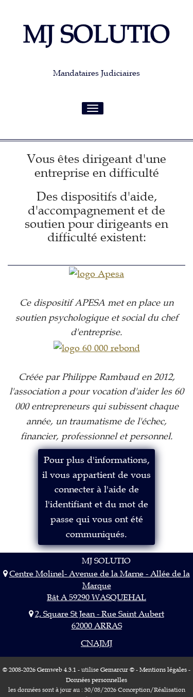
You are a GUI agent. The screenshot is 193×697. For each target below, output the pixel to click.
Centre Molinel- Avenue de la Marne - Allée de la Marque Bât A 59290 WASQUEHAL (99, 585)
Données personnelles (96, 679)
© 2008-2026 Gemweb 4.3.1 (39, 669)
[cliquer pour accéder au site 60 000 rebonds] (97, 347)
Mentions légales (163, 669)
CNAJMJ (96, 643)
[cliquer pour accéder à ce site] (96, 273)
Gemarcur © (117, 669)
